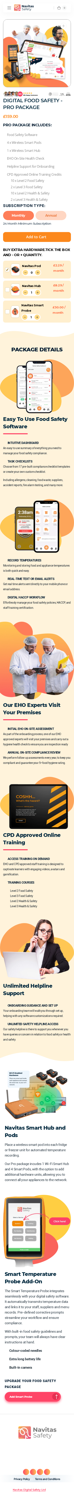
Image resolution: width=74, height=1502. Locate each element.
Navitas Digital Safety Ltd (29, 1489)
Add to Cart (36, 236)
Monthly (18, 215)
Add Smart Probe (20, 1396)
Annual (51, 215)
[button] (9, 7)
